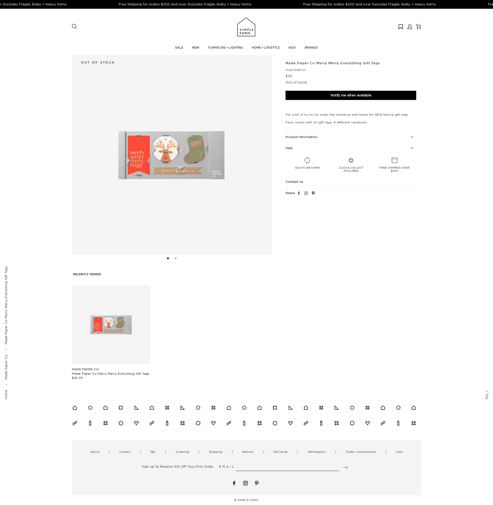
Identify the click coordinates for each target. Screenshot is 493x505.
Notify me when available (351, 95)
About (94, 452)
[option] (172, 155)
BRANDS (311, 47)
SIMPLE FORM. (248, 500)
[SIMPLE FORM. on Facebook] (234, 483)
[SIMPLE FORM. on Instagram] (306, 193)
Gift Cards (280, 452)
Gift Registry (317, 452)
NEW (195, 47)
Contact (124, 452)
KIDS (292, 47)
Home (6, 394)
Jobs (399, 452)
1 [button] (167, 259)
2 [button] (175, 259)
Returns (247, 452)
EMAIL (227, 467)
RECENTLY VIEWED (87, 274)
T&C (153, 452)
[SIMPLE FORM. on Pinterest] (256, 483)
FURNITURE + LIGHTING (225, 47)
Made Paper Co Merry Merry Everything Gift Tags (110, 373)
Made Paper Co (6, 367)
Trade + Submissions (361, 452)
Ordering (182, 452)
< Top (487, 394)
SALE (179, 47)
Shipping (215, 452)
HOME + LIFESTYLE (266, 47)
